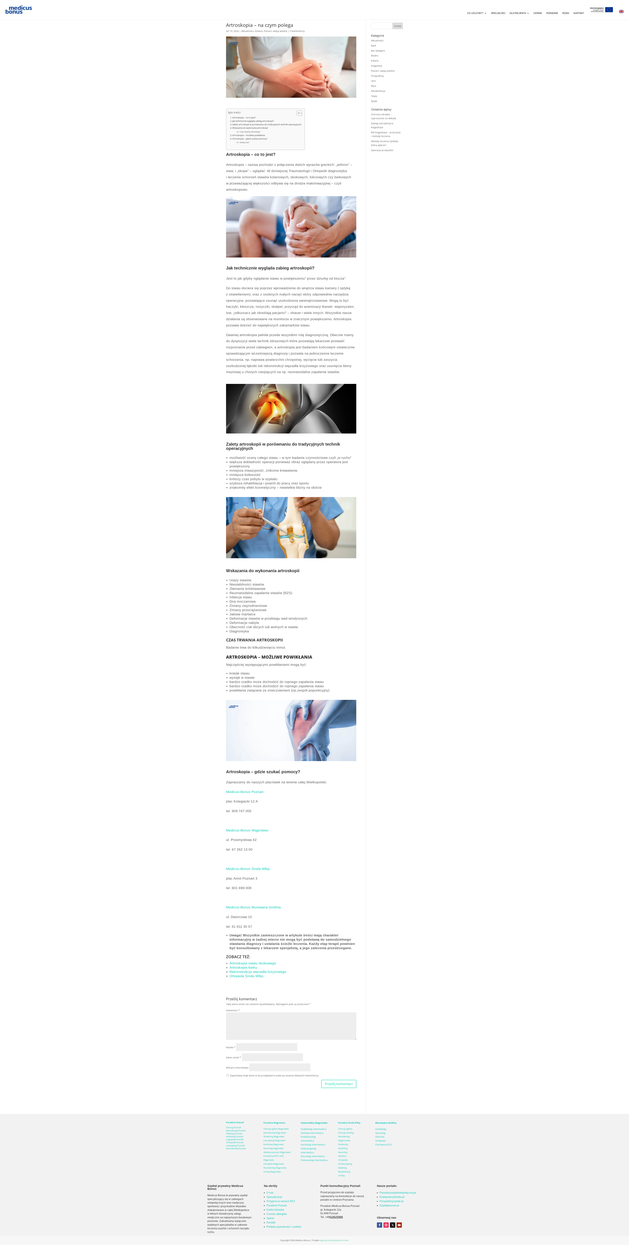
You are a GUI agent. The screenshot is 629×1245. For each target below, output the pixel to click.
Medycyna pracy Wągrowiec (277, 1152)
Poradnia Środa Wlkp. (349, 1122)
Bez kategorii (378, 50)
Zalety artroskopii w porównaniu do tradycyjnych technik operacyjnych (266, 124)
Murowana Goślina (385, 1122)
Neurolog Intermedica (313, 1156)
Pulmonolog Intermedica (314, 1160)
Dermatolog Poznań (236, 1130)
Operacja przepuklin (382, 150)
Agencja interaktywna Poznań (334, 1240)
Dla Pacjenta (518, 13)
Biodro (374, 55)
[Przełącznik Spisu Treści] (297, 113)
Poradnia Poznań (235, 1122)
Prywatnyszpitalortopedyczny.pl (398, 1192)
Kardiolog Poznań (234, 1136)
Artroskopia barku (243, 967)
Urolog (341, 1175)
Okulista (342, 1155)
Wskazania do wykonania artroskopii (250, 128)
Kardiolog (342, 1148)
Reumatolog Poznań (236, 1148)
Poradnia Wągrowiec (274, 1122)
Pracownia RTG (383, 1144)
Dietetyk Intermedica (312, 1132)
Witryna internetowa (237, 1067)
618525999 (336, 1217)
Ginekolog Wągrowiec (273, 1136)
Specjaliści (498, 13)
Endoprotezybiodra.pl (392, 1197)
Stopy (374, 96)
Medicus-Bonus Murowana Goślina (253, 907)
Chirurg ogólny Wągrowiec (276, 1128)
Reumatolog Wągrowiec (274, 1167)
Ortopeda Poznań (234, 1142)
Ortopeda (343, 1159)
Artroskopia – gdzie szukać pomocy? (249, 138)
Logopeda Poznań (235, 1139)
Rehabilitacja (378, 90)
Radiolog (342, 1167)
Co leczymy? (475, 13)
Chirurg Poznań (233, 1127)
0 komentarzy (297, 31)
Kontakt (578, 13)
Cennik (538, 13)
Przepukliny (377, 75)
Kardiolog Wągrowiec (273, 1144)
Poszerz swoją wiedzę (275, 31)
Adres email (233, 1057)
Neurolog (342, 1152)
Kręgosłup (376, 65)
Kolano (259, 31)
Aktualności (247, 31)
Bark (373, 45)
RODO (565, 13)
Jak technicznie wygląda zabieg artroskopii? (253, 121)
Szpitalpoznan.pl (389, 1205)
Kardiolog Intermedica (313, 1144)
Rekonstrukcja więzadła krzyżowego (257, 972)
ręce (373, 80)
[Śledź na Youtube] (399, 1225)
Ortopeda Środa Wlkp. (246, 976)
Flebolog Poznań (234, 1133)
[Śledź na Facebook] (379, 1225)
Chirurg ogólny (345, 1128)
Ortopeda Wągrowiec (273, 1163)
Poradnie (552, 13)
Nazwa (230, 1047)
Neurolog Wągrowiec (273, 1148)
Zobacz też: (244, 142)
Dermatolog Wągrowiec (274, 1132)
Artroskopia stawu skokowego (252, 963)
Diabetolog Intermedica (313, 1129)
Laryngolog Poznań (235, 1145)
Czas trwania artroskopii (250, 131)
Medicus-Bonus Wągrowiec (247, 830)
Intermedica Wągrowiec (314, 1122)
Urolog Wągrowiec (272, 1171)
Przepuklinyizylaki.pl (391, 1201)
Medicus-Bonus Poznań (244, 792)
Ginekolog (343, 1144)
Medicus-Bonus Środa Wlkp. (248, 869)
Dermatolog (344, 1136)
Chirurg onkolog (346, 1132)
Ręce (373, 85)
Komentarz (233, 1010)
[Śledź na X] (392, 1225)
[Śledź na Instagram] (386, 1225)
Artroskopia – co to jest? (244, 117)
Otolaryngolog (345, 1163)
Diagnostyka (344, 1140)
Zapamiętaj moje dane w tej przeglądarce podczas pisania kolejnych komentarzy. (274, 1075)
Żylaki (374, 101)
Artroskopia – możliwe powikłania (248, 135)
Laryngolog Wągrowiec (274, 1140)
